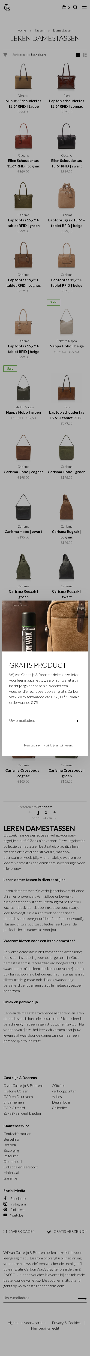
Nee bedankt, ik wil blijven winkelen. (48, 745)
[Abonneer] (73, 721)
